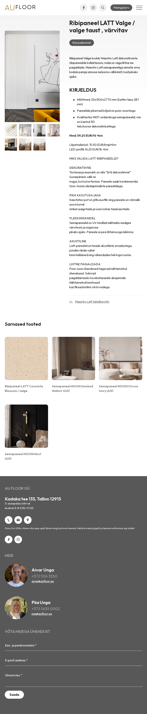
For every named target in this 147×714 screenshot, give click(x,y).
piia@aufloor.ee (42, 614)
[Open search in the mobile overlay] (103, 7)
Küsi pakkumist (81, 42)
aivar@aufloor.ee (43, 581)
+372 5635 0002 (46, 608)
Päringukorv (121, 7)
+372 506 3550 (44, 576)
